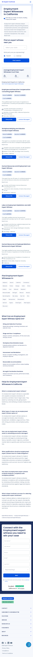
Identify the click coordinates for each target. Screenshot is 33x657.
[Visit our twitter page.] (6, 643)
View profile (9, 119)
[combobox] (5, 570)
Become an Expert (8, 602)
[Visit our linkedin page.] (8, 643)
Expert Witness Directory (7, 515)
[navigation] (30, 2)
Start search (16, 60)
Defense (18, 56)
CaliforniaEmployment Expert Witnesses (11, 517)
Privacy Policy (5, 648)
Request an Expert (8, 598)
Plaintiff (8, 56)
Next (16, 575)
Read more (7, 35)
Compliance (5, 650)
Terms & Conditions (7, 653)
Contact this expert (24, 119)
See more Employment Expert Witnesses (13, 84)
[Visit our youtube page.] (11, 643)
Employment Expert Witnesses (21, 515)
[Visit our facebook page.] (3, 643)
